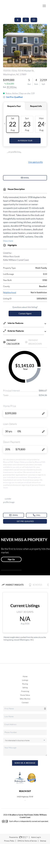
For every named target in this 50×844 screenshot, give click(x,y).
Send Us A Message (25, 763)
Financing (25, 691)
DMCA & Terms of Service (27, 841)
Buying (25, 684)
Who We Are (25, 699)
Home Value (25, 695)
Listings (25, 680)
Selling (25, 688)
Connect (25, 702)
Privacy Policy (9, 841)
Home (25, 676)
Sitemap (43, 841)
